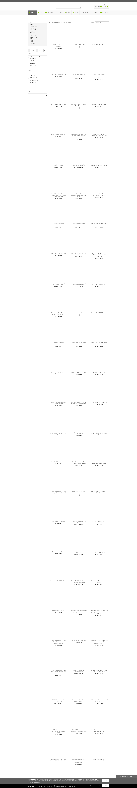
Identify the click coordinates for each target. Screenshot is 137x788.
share (66, 52)
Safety (31, 41)
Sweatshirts (33, 28)
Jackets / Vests (33, 26)
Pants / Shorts (33, 37)
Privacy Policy (71, 786)
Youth (31, 38)
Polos (31, 31)
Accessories (33, 35)
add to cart (59, 41)
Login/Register (106, 4)
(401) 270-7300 (77, 0)
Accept (106, 780)
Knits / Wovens (33, 29)
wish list (60, 52)
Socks (31, 40)
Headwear (32, 32)
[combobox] (102, 22)
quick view (53, 52)
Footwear (32, 43)
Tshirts (31, 34)
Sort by (92, 22)
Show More (30, 67)
